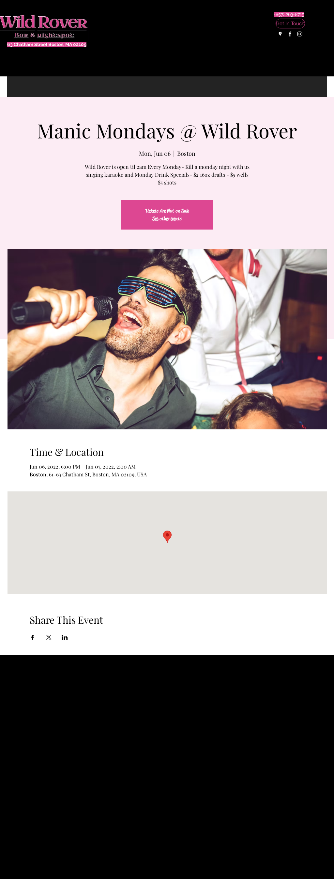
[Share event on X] (49, 637)
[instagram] (299, 34)
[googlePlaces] (280, 34)
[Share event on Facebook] (33, 637)
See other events (167, 218)
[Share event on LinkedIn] (65, 637)
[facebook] (290, 34)
